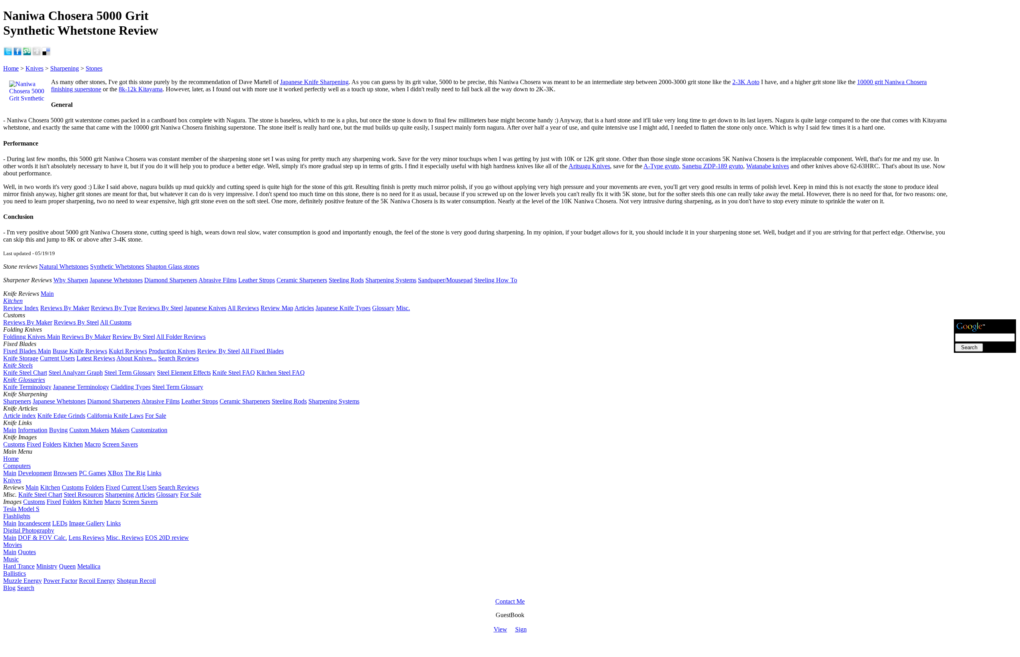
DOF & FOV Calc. (42, 537)
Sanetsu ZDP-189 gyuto (712, 166)
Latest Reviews (95, 358)
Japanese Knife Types (343, 308)
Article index (19, 415)
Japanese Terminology (81, 387)
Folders (52, 444)
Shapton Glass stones (172, 266)
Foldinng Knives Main (31, 336)
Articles (304, 308)
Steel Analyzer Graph (76, 372)
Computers (17, 465)
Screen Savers (120, 444)
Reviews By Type (113, 308)
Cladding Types (131, 387)
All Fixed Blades (262, 351)
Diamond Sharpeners (170, 280)
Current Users (57, 358)
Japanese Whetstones (116, 280)
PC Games (92, 473)
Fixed (34, 444)
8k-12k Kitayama (141, 89)
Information (32, 430)
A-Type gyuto (661, 166)
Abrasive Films (217, 280)
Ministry (46, 566)
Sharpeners (17, 401)
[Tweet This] (8, 54)
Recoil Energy (97, 580)
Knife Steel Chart (25, 372)
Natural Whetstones (63, 266)
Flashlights (16, 516)
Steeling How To (495, 280)
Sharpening (64, 68)
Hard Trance (19, 566)
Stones (94, 68)
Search (25, 587)
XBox (115, 473)
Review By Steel (133, 336)
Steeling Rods (346, 280)
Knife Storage (20, 358)
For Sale (155, 415)
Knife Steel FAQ (233, 372)
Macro (92, 444)
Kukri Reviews (128, 351)
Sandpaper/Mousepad (445, 280)
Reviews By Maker (64, 308)
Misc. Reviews (124, 537)
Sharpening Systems (390, 280)
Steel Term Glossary (129, 372)
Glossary (383, 308)
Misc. (403, 308)
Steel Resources (84, 494)
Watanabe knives (767, 166)
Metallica (88, 566)
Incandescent (34, 523)
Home (11, 68)
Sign (521, 629)
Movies (12, 544)
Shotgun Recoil (136, 580)
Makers (120, 430)
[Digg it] (36, 54)
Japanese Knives (205, 308)
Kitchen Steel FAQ (281, 372)
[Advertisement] (985, 198)
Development (35, 473)
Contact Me (510, 601)
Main (47, 293)
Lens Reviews (86, 537)
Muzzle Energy (22, 580)
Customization (149, 430)
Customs (14, 444)
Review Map (277, 308)
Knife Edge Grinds (61, 415)
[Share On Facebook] (17, 54)
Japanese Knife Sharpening (314, 82)
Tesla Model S (21, 509)
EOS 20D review (167, 537)
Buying (58, 430)
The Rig (135, 473)
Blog (9, 587)
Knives (34, 68)
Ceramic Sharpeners (302, 280)
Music (11, 559)
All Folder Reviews (181, 336)
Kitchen (13, 300)
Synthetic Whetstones (117, 266)
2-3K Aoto (745, 82)
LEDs (59, 523)
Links (154, 473)
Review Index (21, 308)
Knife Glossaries (24, 379)
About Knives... (136, 358)
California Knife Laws (115, 415)
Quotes (27, 552)
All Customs (115, 322)
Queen (67, 566)
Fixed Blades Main (27, 351)
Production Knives (172, 351)
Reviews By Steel (160, 308)
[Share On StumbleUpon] (27, 54)
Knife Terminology (27, 387)
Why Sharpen (70, 280)
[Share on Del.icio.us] (46, 54)
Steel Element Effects (184, 372)
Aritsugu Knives (589, 166)
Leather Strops (256, 280)
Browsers (65, 473)
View (500, 629)
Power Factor (60, 580)
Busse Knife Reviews (80, 351)
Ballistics (14, 573)
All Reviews (243, 308)
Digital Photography (28, 530)
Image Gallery (87, 523)
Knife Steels (18, 365)
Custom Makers (89, 430)
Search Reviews (178, 358)
